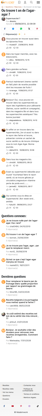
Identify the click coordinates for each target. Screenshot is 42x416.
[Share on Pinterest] (37, 28)
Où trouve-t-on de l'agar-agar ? (21, 234)
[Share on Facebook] (4, 28)
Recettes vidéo (8, 389)
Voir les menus (8, 392)
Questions (6, 396)
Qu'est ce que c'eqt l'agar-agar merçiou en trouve (21, 260)
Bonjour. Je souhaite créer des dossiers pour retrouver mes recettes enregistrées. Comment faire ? (22, 333)
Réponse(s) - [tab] (13, 34)
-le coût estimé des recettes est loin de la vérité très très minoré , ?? (22, 316)
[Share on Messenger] (13, 28)
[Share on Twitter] (29, 28)
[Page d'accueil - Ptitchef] (2, 7)
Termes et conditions (31, 394)
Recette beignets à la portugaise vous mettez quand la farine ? (22, 301)
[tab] (25, 34)
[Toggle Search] (31, 2)
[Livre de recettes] (19, 2)
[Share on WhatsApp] (21, 28)
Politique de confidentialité (27, 390)
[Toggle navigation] (38, 2)
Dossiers (6, 399)
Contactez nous (29, 385)
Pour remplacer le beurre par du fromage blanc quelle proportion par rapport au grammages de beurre (22, 285)
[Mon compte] (25, 2)
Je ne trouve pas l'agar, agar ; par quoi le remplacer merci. (22, 246)
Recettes (6, 385)
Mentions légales (30, 397)
